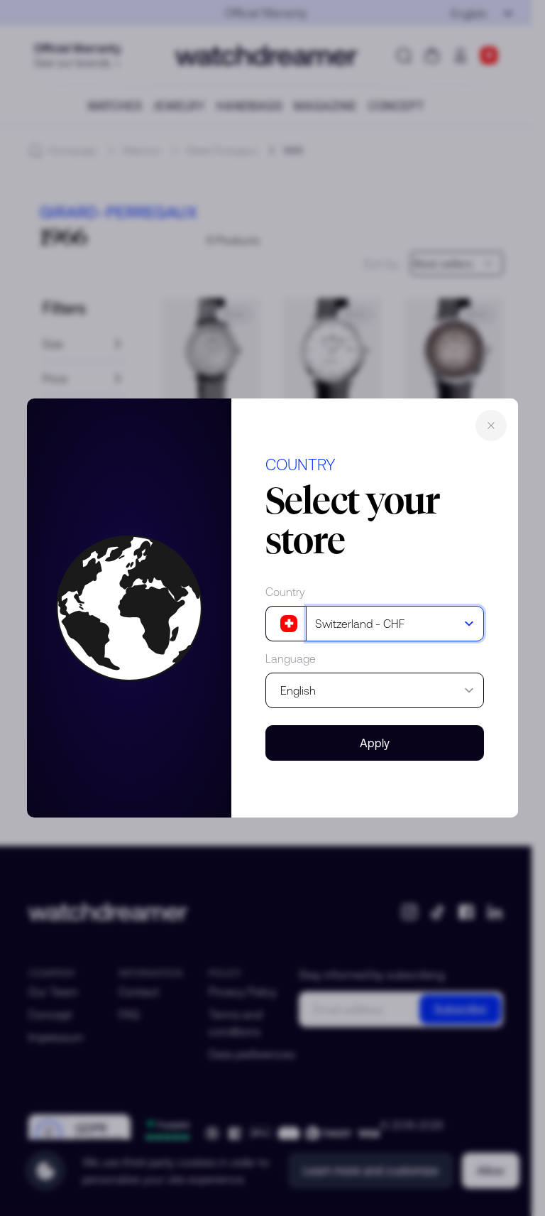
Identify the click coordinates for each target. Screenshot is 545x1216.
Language (290, 658)
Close (491, 425)
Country (285, 591)
